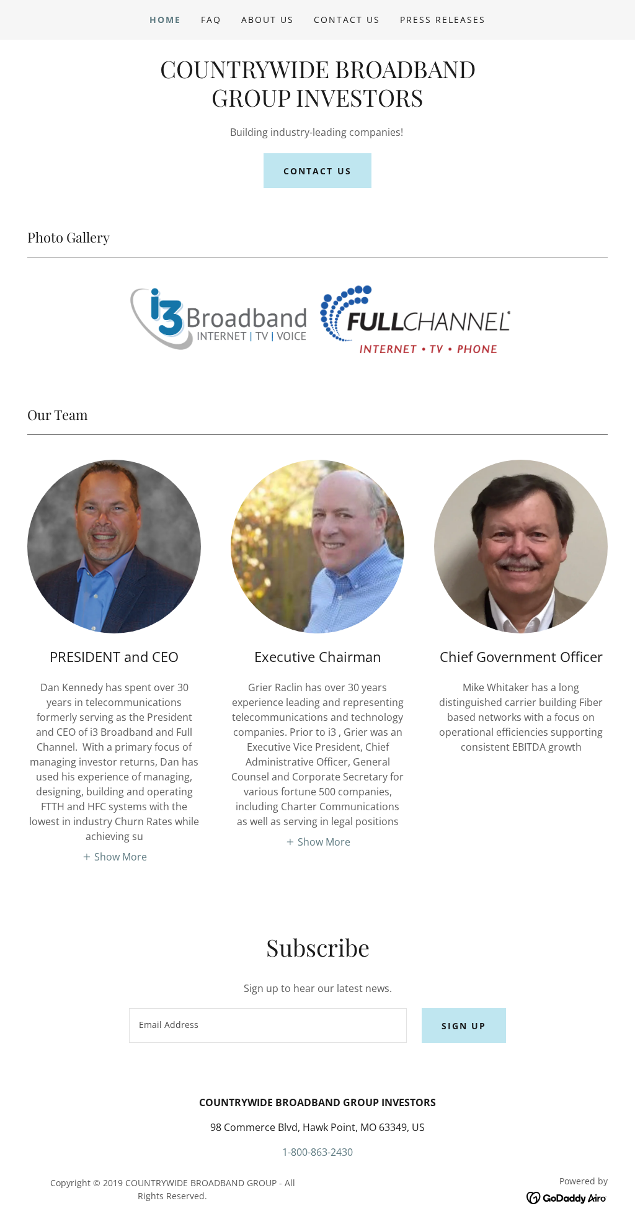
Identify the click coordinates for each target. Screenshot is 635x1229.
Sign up (464, 1026)
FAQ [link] (211, 19)
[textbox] (268, 1025)
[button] (114, 856)
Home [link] (165, 19)
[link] (317, 103)
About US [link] (267, 19)
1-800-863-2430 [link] (317, 1152)
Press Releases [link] (443, 19)
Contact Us (317, 171)
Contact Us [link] (347, 19)
